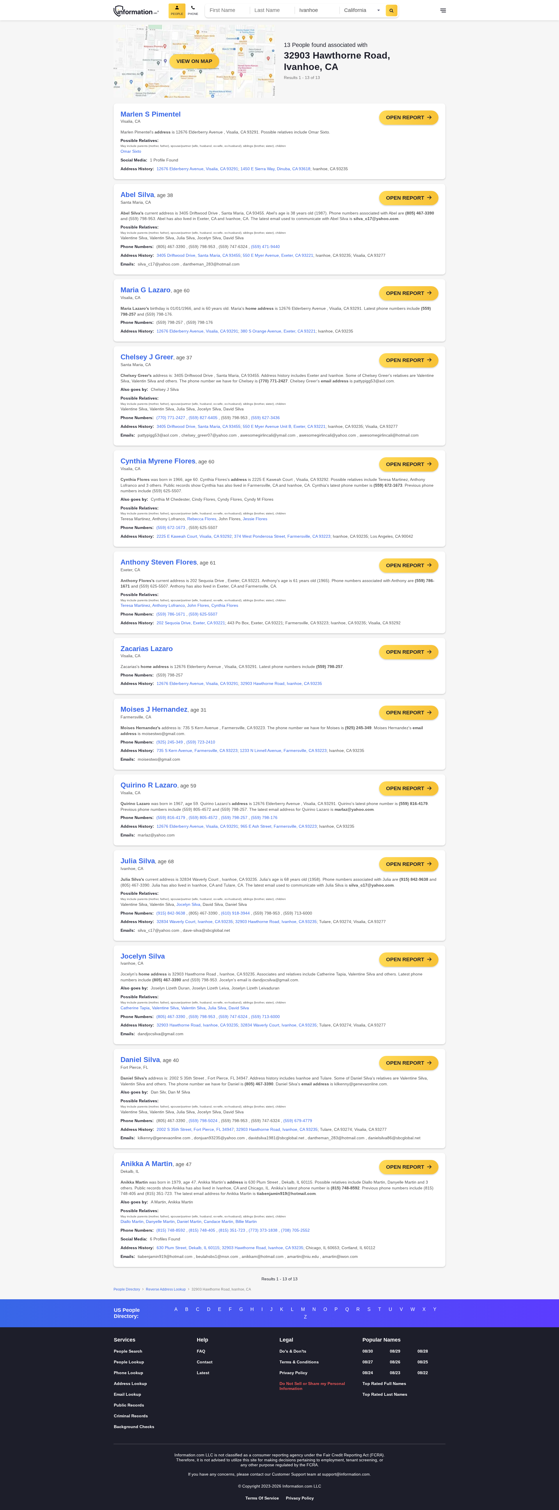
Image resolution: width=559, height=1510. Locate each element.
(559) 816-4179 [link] (170, 817)
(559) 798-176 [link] (264, 817)
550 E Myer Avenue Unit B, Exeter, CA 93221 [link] (284, 426)
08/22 (423, 1372)
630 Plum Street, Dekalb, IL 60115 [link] (188, 1247)
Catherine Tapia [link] (135, 1008)
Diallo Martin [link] (132, 1221)
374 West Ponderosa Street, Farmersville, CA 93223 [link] (282, 536)
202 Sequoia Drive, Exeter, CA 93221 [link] (191, 622)
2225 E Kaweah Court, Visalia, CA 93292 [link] (194, 536)
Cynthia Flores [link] (224, 605)
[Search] (391, 10)
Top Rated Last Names (384, 1394)
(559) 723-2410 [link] (200, 742)
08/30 (367, 1351)
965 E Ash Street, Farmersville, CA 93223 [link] (278, 826)
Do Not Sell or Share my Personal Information (312, 1386)
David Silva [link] (239, 1008)
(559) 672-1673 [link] (170, 527)
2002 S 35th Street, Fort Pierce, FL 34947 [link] (195, 1129)
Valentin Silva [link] (193, 1008)
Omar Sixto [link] (131, 151)
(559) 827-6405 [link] (203, 417)
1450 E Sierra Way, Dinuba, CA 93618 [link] (275, 168)
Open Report (405, 117)
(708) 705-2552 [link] (295, 1230)
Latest (203, 1372)
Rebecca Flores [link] (201, 518)
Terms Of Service (262, 1498)
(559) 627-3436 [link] (265, 417)
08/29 (395, 1351)
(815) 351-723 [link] (232, 1230)
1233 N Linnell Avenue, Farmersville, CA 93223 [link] (283, 750)
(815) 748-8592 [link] (170, 1230)
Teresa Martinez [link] (135, 605)
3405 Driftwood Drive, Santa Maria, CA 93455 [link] (198, 255)
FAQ (201, 1351)
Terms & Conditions (299, 1362)
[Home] (136, 11)
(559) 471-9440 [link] (265, 246)
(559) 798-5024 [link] (203, 1120)
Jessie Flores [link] (255, 518)
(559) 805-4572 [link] (203, 817)
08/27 (367, 1362)
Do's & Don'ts (293, 1351)
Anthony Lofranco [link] (168, 605)
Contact (205, 1362)
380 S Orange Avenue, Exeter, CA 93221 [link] (278, 331)
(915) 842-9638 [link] (170, 913)
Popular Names (381, 1340)
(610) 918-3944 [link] (235, 913)
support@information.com (346, 1474)
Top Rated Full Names (384, 1383)
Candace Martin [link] (218, 1221)
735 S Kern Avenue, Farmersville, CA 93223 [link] (197, 750)
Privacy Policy (293, 1372)
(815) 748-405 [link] (202, 1230)
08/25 (423, 1362)
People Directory (127, 1289)
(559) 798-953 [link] (202, 1016)
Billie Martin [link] (246, 1221)
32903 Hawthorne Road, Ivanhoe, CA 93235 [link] (281, 683)
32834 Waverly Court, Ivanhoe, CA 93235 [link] (195, 921)
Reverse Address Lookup (166, 1289)
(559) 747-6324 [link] (233, 1016)
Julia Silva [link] (217, 1008)
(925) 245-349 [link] (169, 742)
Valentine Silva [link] (165, 1008)
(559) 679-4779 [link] (297, 1120)
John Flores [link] (198, 605)
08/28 (423, 1351)
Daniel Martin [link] (189, 1221)
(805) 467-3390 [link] (170, 1016)
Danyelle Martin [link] (160, 1221)
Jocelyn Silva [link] (188, 904)
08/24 (367, 1372)
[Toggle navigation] (443, 11)
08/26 (395, 1362)
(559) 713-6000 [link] (265, 1016)
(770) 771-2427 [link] (170, 417)
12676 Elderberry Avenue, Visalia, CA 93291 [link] (197, 168)
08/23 (395, 1372)
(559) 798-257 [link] (234, 817)
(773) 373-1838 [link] (263, 1230)
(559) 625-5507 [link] (203, 614)
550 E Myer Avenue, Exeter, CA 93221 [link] (278, 255)
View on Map (194, 61)
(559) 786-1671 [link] (170, 614)
